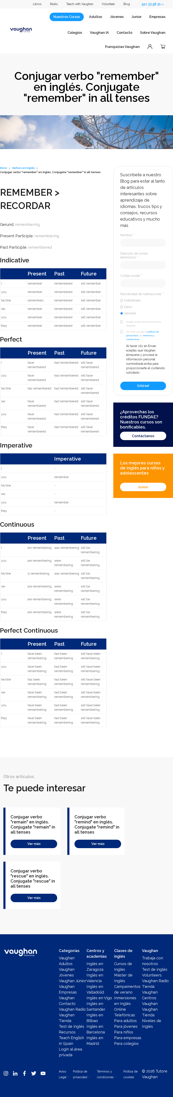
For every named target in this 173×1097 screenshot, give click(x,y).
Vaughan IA (99, 33)
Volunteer (108, 4)
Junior (136, 17)
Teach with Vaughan (79, 4)
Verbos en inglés (23, 167)
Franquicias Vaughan (122, 47)
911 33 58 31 (151, 4)
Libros (37, 4)
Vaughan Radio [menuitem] (72, 1009)
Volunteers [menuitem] (152, 975)
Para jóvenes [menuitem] (126, 1026)
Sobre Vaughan (152, 33)
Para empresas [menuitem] (127, 1038)
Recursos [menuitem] (67, 1032)
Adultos (95, 17)
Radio (54, 4)
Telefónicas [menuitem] (124, 1015)
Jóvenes (117, 17)
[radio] (143, 300)
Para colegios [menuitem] (126, 1043)
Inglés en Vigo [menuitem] (99, 998)
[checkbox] (143, 306)
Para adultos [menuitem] (125, 1020)
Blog (126, 4)
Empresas (157, 17)
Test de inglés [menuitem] (71, 1026)
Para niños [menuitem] (123, 1032)
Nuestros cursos (66, 17)
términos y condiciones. (140, 337)
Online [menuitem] (120, 1009)
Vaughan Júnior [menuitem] (72, 981)
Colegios (75, 33)
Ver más (34, 844)
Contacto (124, 33)
